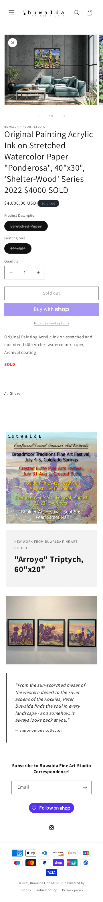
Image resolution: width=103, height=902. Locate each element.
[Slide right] (64, 116)
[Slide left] (39, 116)
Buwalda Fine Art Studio (48, 883)
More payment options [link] (51, 323)
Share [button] (15, 393)
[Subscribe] (85, 787)
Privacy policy (72, 890)
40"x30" (20, 250)
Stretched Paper (29, 227)
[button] (11, 12)
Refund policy (46, 890)
